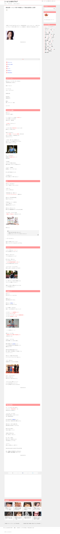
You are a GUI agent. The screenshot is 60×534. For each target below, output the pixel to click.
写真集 (46, 32)
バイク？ (9, 68)
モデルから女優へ (10, 64)
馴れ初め (47, 52)
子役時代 (52, 37)
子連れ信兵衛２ (10, 72)
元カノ (46, 31)
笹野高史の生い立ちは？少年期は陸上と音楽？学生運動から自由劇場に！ (36, 518)
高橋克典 (13, 419)
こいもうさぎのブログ (11, 1)
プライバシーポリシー (17, 3)
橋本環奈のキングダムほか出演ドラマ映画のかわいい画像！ (18, 518)
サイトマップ (10, 3)
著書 (51, 49)
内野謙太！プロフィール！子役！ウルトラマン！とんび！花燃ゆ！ (8, 508)
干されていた (53, 38)
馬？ (8, 66)
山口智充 (13, 343)
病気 (52, 46)
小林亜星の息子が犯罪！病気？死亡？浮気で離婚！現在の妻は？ (18, 508)
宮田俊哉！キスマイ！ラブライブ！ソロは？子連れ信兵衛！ (12, 523)
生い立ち (47, 46)
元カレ (50, 31)
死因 (46, 43)
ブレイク (46, 29)
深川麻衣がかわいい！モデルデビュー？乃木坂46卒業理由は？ (27, 508)
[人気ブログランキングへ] (46, 15)
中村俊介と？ (10, 70)
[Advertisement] (23, 17)
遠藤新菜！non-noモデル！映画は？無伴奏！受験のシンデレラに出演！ (36, 508)
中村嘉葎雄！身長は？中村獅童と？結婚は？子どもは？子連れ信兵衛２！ (32, 523)
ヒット (52, 28)
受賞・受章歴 (53, 34)
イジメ (46, 26)
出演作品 (47, 34)
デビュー (47, 28)
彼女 (53, 40)
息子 (46, 41)
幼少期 (46, 40)
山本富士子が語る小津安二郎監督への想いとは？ (27, 517)
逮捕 (54, 49)
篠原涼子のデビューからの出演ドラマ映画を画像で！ (8, 518)
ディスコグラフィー (51, 26)
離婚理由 (50, 50)
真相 (46, 47)
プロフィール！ (10, 62)
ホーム (5, 3)
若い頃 (47, 49)
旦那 (50, 41)
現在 (46, 44)
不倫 (51, 29)
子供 (48, 37)
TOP (8, 527)
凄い (50, 32)
